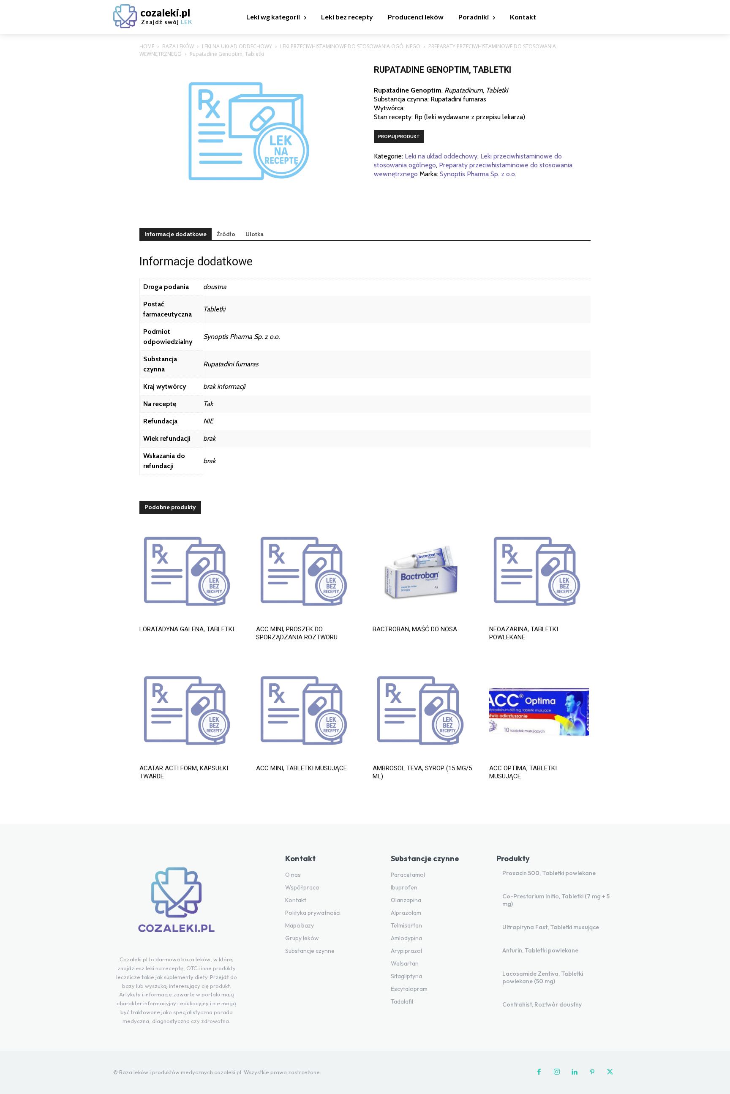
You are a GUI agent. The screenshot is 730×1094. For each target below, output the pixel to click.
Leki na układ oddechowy (237, 46)
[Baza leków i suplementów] (176, 904)
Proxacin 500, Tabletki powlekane (549, 873)
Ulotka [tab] (254, 234)
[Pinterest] (592, 1072)
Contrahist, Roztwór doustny (542, 1004)
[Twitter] (610, 1072)
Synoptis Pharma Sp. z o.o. (478, 174)
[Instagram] (557, 1072)
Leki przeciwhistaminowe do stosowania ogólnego (350, 46)
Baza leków (178, 46)
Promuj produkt (399, 136)
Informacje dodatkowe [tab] (175, 234)
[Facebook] (539, 1072)
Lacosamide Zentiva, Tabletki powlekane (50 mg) (542, 977)
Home (146, 46)
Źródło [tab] (226, 234)
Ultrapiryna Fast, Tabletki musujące (550, 927)
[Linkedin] (574, 1072)
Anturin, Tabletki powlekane (540, 950)
